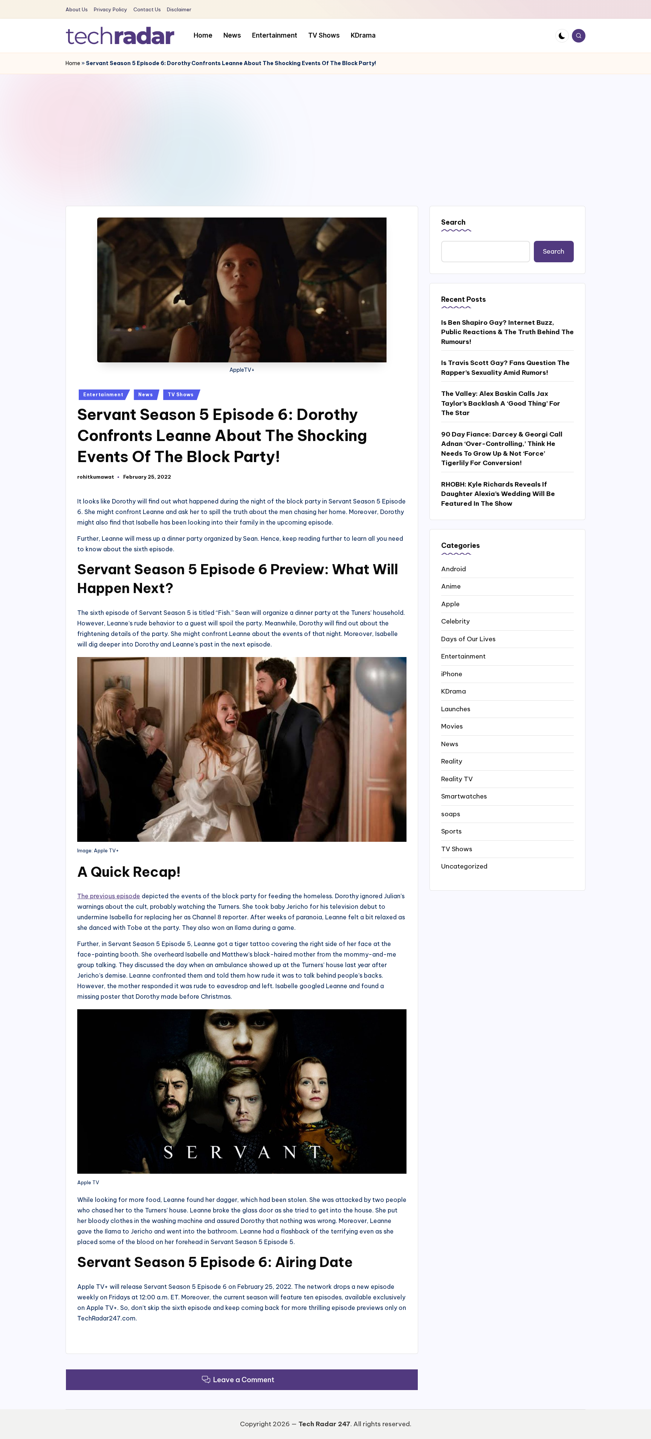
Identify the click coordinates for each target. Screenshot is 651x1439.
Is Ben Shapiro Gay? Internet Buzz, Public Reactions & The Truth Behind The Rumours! (507, 331)
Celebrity (455, 621)
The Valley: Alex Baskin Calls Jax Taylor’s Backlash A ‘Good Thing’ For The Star (500, 403)
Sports (451, 831)
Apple (450, 603)
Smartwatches (464, 796)
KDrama (453, 691)
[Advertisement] (325, 130)
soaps (450, 813)
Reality (451, 761)
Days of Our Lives (468, 638)
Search (453, 222)
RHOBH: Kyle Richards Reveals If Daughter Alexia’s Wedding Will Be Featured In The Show (498, 493)
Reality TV (457, 778)
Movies (452, 726)
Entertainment (103, 394)
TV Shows (181, 394)
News (145, 394)
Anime (451, 586)
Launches (456, 708)
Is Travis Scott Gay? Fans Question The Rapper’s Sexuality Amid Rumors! (505, 368)
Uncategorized (464, 866)
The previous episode (108, 896)
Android (453, 568)
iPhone (451, 673)
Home (73, 63)
